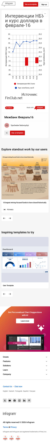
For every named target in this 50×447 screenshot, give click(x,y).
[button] (25, 84)
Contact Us (7, 386)
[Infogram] (8, 4)
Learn (5, 370)
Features (6, 361)
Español (26, 391)
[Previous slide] (4, 218)
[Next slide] (10, 218)
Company (7, 374)
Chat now (18, 386)
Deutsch (11, 391)
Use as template (31, 4)
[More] (45, 13)
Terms (5, 427)
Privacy (13, 427)
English (5, 391)
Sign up (44, 4)
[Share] (6, 133)
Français (32, 391)
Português (18, 391)
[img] (26, 61)
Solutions (7, 365)
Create (5, 357)
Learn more (25, 321)
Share (10, 108)
